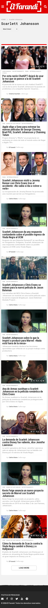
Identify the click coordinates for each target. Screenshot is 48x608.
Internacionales (35, 71)
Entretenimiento (18, 71)
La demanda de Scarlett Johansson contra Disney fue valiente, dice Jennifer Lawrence (23, 442)
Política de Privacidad (10, 595)
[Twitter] (17, 599)
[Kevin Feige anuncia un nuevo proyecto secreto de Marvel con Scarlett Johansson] (24, 473)
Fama (27, 71)
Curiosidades (6, 71)
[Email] (2, 599)
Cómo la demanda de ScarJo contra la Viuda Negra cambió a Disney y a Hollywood (22, 546)
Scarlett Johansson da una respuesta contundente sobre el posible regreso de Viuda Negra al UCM (23, 234)
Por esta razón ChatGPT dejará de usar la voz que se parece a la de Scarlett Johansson (22, 78)
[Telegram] (27, 599)
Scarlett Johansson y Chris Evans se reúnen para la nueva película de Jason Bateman (22, 287)
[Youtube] (22, 599)
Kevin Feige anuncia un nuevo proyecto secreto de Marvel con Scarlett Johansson (23, 493)
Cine (3, 123)
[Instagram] (12, 599)
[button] (2, 6)
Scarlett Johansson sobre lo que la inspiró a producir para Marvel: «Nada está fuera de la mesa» (21, 340)
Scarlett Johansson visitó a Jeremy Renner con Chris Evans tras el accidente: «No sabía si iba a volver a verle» (21, 184)
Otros (4, 73)
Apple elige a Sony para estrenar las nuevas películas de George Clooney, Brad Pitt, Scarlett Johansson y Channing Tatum (23, 131)
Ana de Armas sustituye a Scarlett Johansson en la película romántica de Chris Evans (22, 391)
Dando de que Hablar (13, 123)
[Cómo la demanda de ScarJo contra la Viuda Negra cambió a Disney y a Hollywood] (24, 526)
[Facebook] (7, 599)
